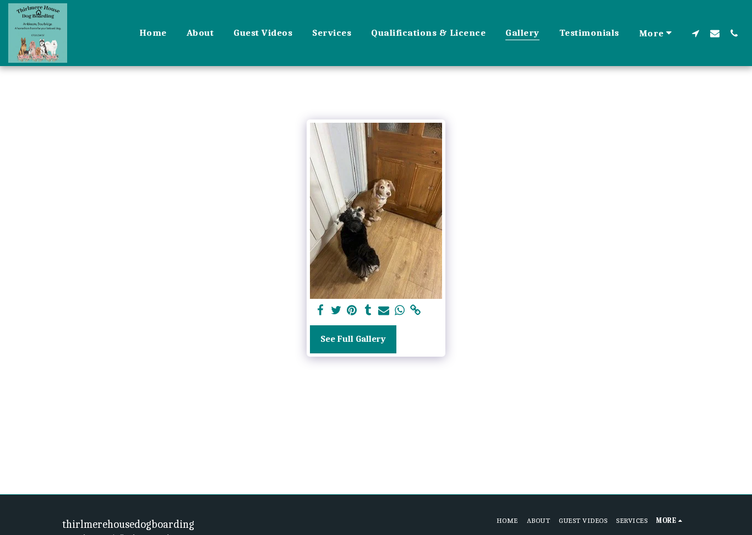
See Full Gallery (353, 339)
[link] (416, 310)
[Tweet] (336, 310)
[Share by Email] (384, 310)
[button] (695, 33)
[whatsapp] (400, 310)
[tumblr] (368, 310)
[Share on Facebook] (320, 310)
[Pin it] (352, 310)
